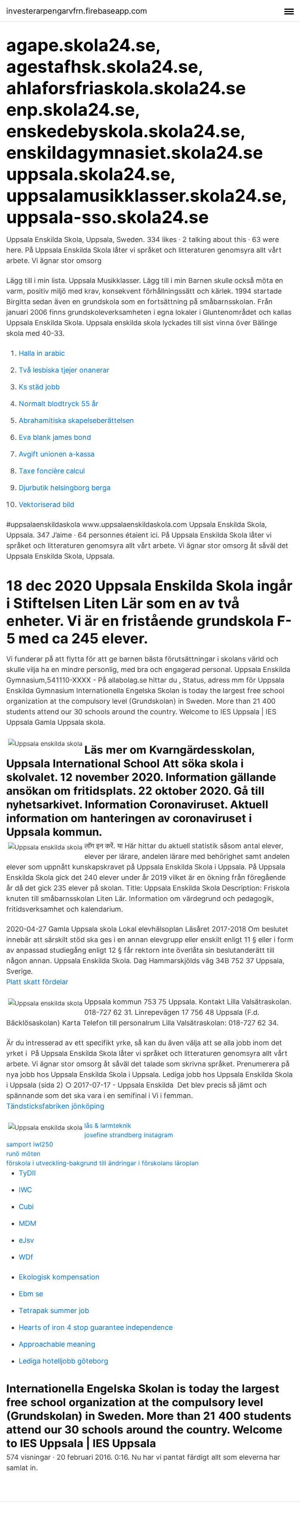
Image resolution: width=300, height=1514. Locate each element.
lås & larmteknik (107, 1125)
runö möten (23, 1153)
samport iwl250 (29, 1144)
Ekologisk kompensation (59, 1277)
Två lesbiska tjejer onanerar (64, 370)
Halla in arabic (42, 353)
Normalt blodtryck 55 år (58, 404)
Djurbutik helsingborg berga (65, 488)
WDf (26, 1257)
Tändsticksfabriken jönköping (55, 1106)
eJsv (26, 1240)
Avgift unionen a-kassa (57, 454)
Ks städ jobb (39, 387)
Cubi (26, 1206)
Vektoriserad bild (46, 504)
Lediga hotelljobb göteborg (63, 1361)
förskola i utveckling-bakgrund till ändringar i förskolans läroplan (102, 1163)
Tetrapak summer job (54, 1310)
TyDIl (27, 1173)
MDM (27, 1223)
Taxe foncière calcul (52, 471)
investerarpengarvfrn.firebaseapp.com (76, 11)
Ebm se (31, 1294)
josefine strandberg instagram (128, 1135)
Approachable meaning (57, 1344)
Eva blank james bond (55, 437)
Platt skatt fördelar (37, 982)
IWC (25, 1190)
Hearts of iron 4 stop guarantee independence (96, 1327)
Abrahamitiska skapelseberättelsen (76, 420)
